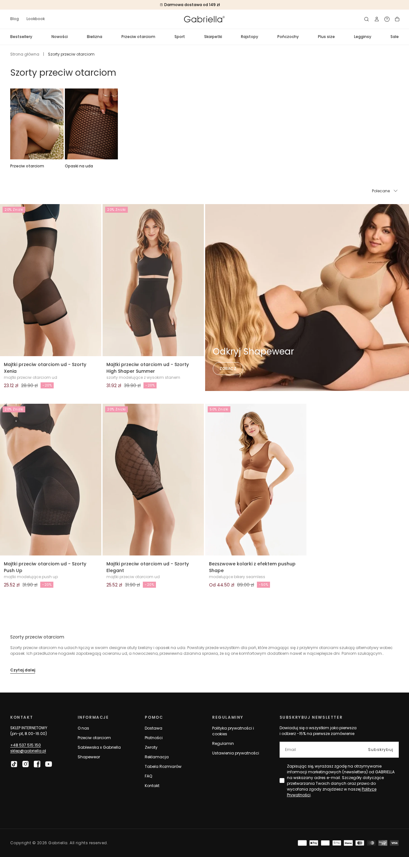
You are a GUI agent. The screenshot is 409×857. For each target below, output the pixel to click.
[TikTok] (14, 764)
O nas (83, 728)
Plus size (326, 36)
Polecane (381, 191)
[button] (366, 19)
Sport (179, 36)
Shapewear (89, 757)
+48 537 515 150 (25, 745)
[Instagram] (25, 764)
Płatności (154, 737)
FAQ (148, 776)
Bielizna (94, 36)
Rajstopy (249, 36)
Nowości (59, 36)
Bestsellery (21, 36)
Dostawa (153, 728)
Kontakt (152, 785)
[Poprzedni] (10, 124)
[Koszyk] (397, 19)
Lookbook (36, 18)
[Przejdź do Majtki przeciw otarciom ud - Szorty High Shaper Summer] (153, 280)
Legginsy (362, 36)
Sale (394, 36)
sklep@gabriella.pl (28, 751)
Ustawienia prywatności (235, 753)
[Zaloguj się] (377, 19)
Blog (14, 18)
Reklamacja (157, 757)
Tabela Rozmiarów (163, 766)
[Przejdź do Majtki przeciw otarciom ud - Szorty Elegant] (153, 480)
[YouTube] (48, 764)
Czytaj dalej (22, 670)
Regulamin (223, 743)
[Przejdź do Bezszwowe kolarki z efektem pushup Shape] (255, 480)
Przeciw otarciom (138, 36)
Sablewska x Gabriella (99, 747)
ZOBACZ (228, 368)
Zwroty (151, 747)
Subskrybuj (380, 749)
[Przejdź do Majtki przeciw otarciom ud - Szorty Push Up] (50, 480)
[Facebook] (37, 764)
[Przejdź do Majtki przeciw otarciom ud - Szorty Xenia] (50, 280)
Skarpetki (213, 36)
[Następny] (399, 124)
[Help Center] (387, 19)
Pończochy (288, 36)
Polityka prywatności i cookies (233, 731)
